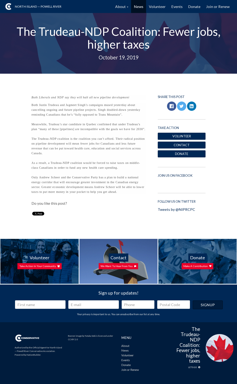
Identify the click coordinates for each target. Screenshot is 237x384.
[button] (171, 106)
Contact (182, 145)
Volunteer (157, 6)
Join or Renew (218, 6)
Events (177, 6)
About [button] (120, 6)
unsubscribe (126, 314)
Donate (194, 6)
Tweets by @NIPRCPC (176, 209)
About (125, 345)
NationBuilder (34, 354)
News (138, 6)
